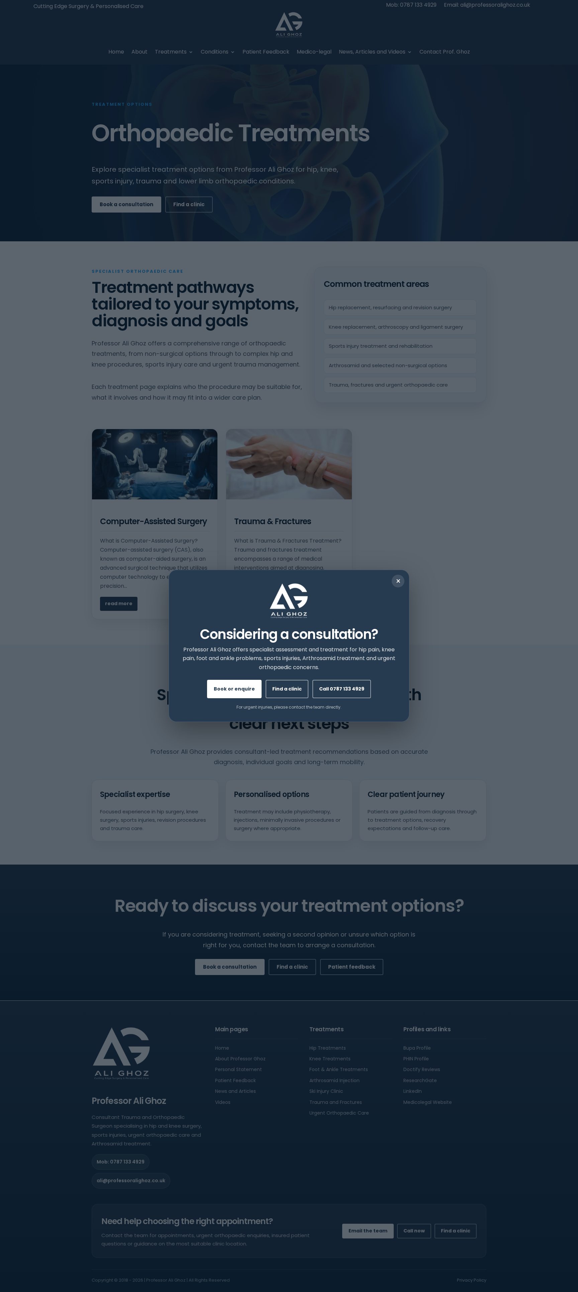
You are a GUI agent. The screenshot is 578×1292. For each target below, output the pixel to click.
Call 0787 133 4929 (341, 689)
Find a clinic (287, 689)
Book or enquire (234, 689)
